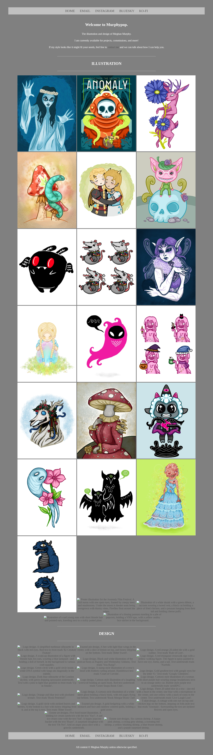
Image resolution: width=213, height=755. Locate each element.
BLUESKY (126, 11)
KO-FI (143, 11)
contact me (113, 47)
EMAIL (85, 11)
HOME (70, 11)
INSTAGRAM (104, 11)
